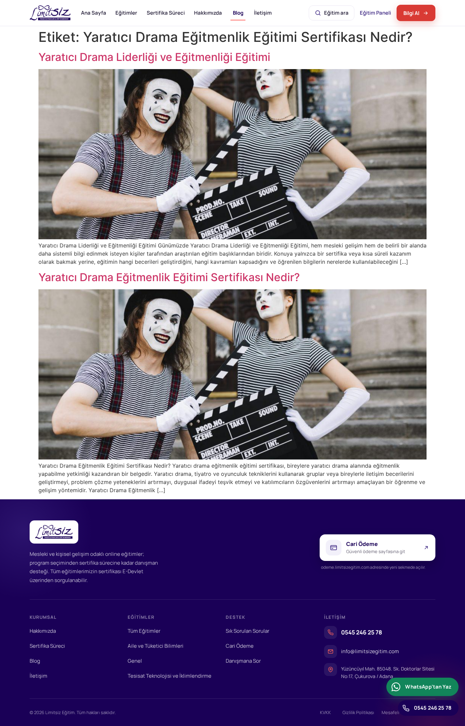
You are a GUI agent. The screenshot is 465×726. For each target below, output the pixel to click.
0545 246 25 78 (361, 632)
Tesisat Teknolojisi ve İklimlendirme (169, 675)
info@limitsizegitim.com (370, 651)
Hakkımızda (208, 12)
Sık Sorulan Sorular (247, 630)
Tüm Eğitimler (144, 630)
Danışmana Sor (243, 660)
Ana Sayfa (93, 12)
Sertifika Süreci (166, 12)
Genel (135, 660)
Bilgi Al (411, 13)
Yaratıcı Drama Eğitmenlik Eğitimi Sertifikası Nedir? (169, 277)
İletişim (263, 12)
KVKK (325, 712)
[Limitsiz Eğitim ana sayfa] (50, 13)
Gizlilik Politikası (358, 712)
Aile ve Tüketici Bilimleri (155, 645)
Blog (238, 12)
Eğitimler (126, 12)
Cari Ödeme (240, 645)
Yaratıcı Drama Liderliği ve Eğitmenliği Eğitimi (154, 57)
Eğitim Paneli (376, 14)
